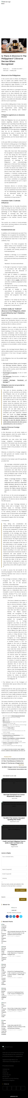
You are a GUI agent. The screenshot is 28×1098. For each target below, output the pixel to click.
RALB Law (5, 69)
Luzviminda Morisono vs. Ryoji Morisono (11, 735)
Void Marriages (7, 376)
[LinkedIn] (14, 916)
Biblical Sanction (6, 721)
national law (22, 750)
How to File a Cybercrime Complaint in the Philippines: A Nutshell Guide (16, 1009)
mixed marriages (14, 750)
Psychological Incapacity (10, 372)
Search (3, 897)
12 (10, 513)
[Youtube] (23, 1088)
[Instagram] (10, 916)
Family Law (13, 70)
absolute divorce (8, 749)
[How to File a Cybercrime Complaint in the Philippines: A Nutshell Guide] (3, 1009)
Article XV (5, 724)
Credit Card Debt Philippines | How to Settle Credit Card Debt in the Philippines (14, 843)
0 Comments (17, 936)
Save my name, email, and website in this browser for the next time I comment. (12, 885)
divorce (15, 749)
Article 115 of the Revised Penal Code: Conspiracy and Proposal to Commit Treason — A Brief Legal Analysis (16, 974)
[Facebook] (7, 916)
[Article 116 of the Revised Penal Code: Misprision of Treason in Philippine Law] (3, 953)
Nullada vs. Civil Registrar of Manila (10, 742)
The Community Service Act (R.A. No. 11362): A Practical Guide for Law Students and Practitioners (16, 933)
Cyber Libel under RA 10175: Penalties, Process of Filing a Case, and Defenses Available (16, 1027)
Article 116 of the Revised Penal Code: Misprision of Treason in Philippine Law (15, 953)
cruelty (17, 280)
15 (16, 678)
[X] (20, 916)
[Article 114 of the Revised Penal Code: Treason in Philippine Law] (3, 994)
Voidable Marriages (9, 380)
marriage (23, 129)
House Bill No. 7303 (6, 127)
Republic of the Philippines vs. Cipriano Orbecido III (14, 738)
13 (3, 566)
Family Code (10, 727)
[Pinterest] (17, 916)
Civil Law (5, 70)
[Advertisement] (14, 20)
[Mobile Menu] (26, 2)
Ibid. (4, 718)
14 (14, 593)
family (18, 749)
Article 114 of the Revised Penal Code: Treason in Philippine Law (15, 992)
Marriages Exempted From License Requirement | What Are (14, 795)
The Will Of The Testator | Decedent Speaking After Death (14, 819)
